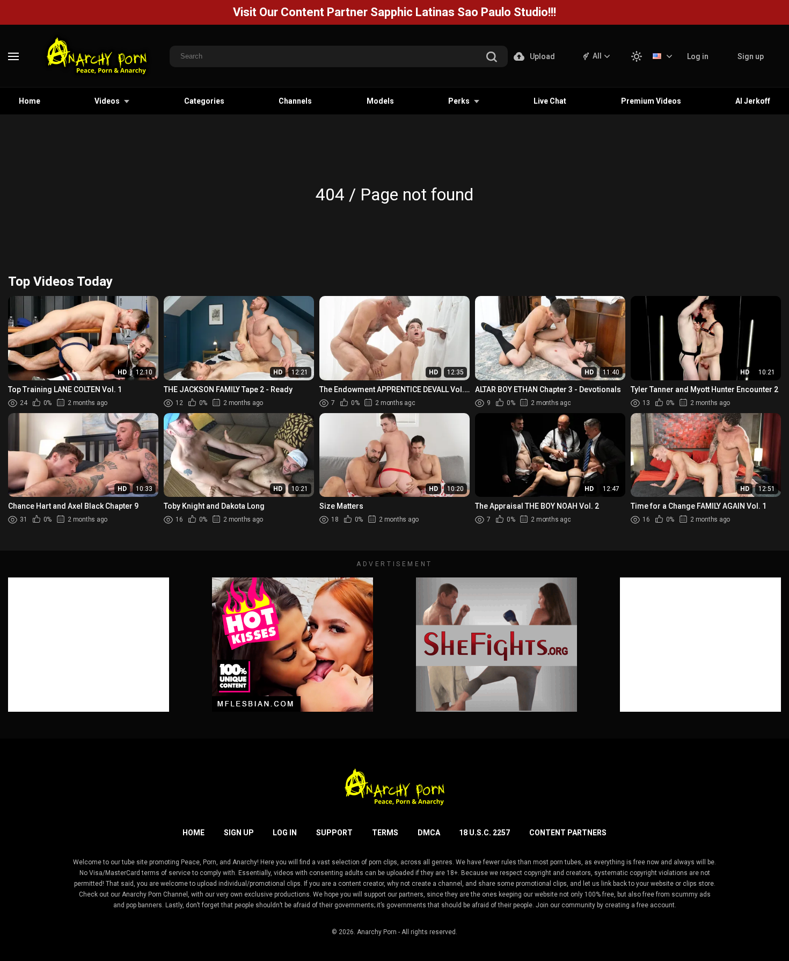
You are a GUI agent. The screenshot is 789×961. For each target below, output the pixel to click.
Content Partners (568, 832)
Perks (459, 101)
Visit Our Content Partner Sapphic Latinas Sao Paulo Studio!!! (394, 12)
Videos (107, 101)
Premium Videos (651, 101)
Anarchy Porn (377, 932)
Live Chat (550, 101)
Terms (385, 832)
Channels (295, 101)
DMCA (429, 832)
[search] (491, 58)
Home (29, 101)
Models (380, 101)
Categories (204, 101)
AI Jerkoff (752, 101)
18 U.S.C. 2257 (484, 832)
